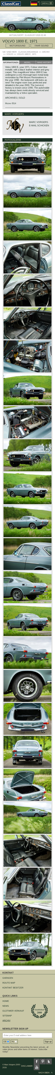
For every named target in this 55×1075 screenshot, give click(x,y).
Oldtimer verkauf (13, 1011)
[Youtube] (37, 1067)
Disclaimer (27, 1066)
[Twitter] (49, 1061)
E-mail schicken (39, 125)
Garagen (7, 978)
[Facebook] (37, 1061)
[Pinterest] (43, 1061)
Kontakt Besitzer (12, 987)
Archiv (6, 1020)
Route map (8, 983)
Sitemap (7, 1015)
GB (5, 1041)
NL (13, 1041)
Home (5, 1001)
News (5, 1006)
